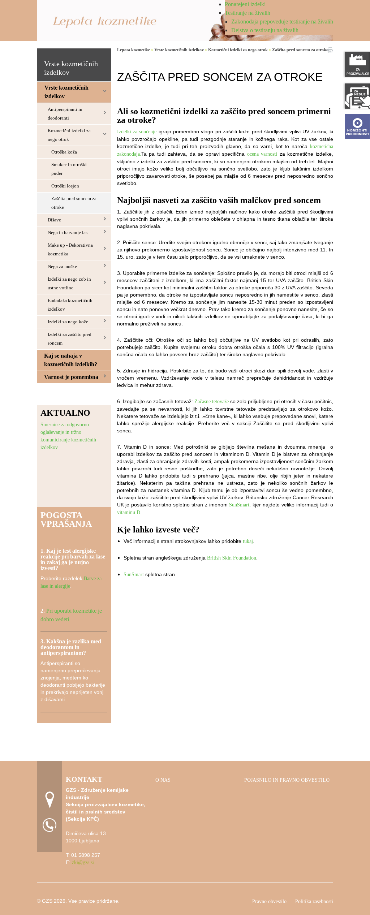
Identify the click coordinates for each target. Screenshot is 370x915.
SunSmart (134, 574)
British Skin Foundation (231, 558)
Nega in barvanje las (67, 232)
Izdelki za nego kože (68, 321)
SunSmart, (240, 505)
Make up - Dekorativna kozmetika (70, 249)
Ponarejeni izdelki (245, 4)
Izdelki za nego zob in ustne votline (69, 283)
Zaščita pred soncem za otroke (73, 203)
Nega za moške (62, 266)
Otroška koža (64, 152)
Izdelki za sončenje (137, 131)
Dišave (54, 220)
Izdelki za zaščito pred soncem (69, 339)
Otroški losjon (65, 186)
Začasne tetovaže (211, 401)
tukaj (248, 541)
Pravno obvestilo (269, 901)
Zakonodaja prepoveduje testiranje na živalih (282, 21)
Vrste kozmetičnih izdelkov (66, 92)
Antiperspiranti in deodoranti (65, 114)
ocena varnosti (262, 154)
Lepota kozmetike (133, 49)
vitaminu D (128, 512)
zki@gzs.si (83, 862)
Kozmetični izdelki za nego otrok (69, 135)
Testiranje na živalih (247, 13)
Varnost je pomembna (71, 377)
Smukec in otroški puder (69, 169)
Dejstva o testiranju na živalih (264, 30)
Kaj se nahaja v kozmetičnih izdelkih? (70, 360)
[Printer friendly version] (330, 49)
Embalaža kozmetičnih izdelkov (70, 305)
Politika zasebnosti (314, 901)
